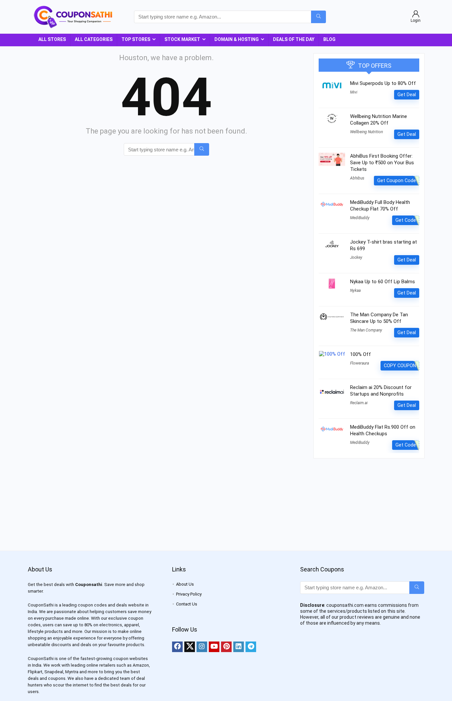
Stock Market (182, 39)
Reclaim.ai (359, 403)
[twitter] (189, 647)
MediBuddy (360, 217)
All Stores (52, 39)
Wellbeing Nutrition (366, 132)
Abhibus (357, 178)
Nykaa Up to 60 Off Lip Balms (382, 282)
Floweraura (359, 363)
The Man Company (366, 330)
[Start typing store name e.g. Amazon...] (318, 17)
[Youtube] (214, 647)
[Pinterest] (226, 647)
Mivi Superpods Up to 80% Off (383, 83)
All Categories (94, 39)
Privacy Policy (189, 594)
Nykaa (355, 290)
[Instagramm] (202, 647)
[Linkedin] (238, 647)
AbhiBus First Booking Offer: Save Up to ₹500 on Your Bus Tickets (382, 162)
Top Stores (135, 39)
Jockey (356, 257)
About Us (185, 584)
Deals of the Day (293, 39)
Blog (329, 39)
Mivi (353, 92)
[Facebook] (177, 647)
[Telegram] (251, 647)
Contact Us (186, 604)
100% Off (360, 354)
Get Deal (406, 94)
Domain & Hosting (236, 39)
